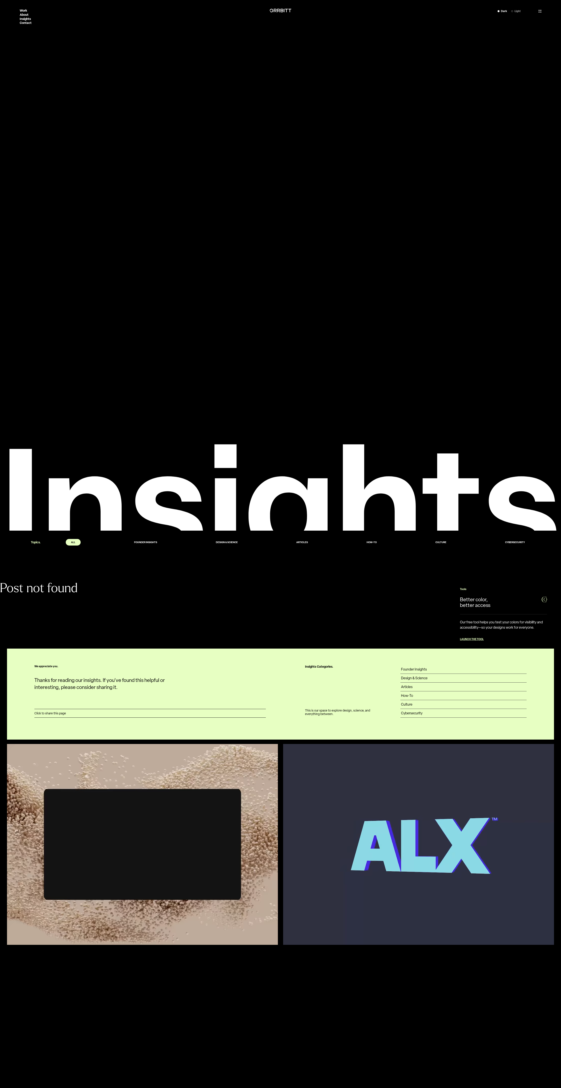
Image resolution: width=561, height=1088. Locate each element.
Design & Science (414, 678)
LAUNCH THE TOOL (472, 639)
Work (23, 10)
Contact (26, 23)
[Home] (280, 10)
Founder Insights (414, 669)
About (24, 14)
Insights (25, 19)
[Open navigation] (539, 11)
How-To (407, 695)
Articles (407, 687)
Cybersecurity (412, 713)
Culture (406, 704)
